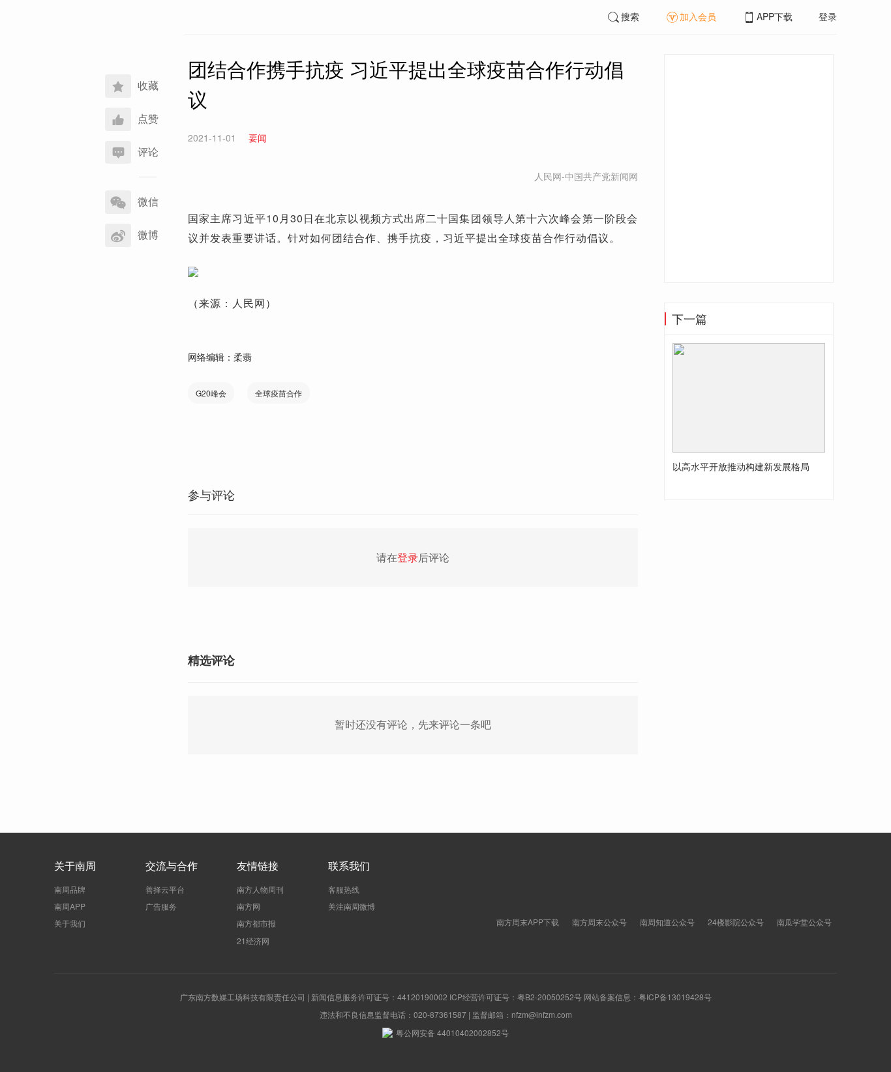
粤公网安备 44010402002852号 (452, 1032)
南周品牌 (69, 889)
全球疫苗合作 (278, 392)
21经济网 (253, 940)
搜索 (630, 16)
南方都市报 (256, 923)
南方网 (248, 906)
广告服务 (161, 906)
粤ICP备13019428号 (675, 996)
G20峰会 (211, 392)
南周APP (69, 906)
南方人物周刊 (260, 889)
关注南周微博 (351, 906)
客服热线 (343, 889)
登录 (828, 16)
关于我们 (69, 923)
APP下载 (775, 16)
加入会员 (698, 16)
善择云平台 (165, 889)
